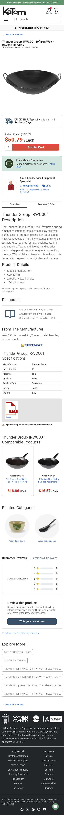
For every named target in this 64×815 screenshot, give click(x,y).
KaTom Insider (48, 783)
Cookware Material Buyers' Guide (36, 309)
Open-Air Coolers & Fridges (17, 652)
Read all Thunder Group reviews (20, 633)
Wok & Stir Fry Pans (14, 35)
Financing (18, 788)
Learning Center (49, 760)
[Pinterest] (33, 809)
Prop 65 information (23, 425)
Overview (15, 204)
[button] (49, 11)
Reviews (48, 788)
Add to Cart (36, 147)
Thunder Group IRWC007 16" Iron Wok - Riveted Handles (32, 693)
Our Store (48, 779)
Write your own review (32, 621)
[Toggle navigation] (6, 19)
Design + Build (18, 751)
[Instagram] (38, 809)
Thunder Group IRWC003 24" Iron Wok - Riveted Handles (32, 677)
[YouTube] (44, 809)
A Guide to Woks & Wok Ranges (35, 314)
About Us (48, 765)
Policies (49, 756)
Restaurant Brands (18, 756)
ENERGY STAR (18, 765)
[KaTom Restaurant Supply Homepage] (14, 11)
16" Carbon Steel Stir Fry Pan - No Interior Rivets (17, 480)
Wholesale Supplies (18, 760)
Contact (49, 774)
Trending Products (18, 774)
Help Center (49, 751)
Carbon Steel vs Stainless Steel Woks (37, 318)
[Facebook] (22, 809)
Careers (49, 769)
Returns (18, 783)
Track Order (18, 779)
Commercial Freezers (14, 660)
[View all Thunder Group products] (32, 345)
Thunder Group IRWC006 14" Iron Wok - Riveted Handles (32, 685)
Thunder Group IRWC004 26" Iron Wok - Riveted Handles (32, 668)
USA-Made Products (18, 769)
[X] (27, 809)
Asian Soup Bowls (17, 541)
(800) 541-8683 (31, 185)
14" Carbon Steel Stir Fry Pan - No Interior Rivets (48, 480)
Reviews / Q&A (46, 204)
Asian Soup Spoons (47, 541)
